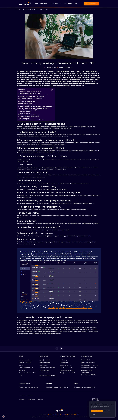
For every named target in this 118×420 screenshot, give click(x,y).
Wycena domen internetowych (48, 375)
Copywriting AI (64, 362)
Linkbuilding (63, 360)
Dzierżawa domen (44, 373)
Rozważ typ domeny (25, 113)
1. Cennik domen (23, 100)
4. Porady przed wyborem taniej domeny (29, 110)
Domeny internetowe (41, 3)
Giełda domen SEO (45, 362)
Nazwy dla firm (68, 3)
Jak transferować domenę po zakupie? (84, 387)
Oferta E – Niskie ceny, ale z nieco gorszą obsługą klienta (33, 108)
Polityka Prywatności (35, 416)
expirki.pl (61, 67)
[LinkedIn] (61, 348)
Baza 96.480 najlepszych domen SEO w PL (57, 387)
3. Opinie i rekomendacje (25, 103)
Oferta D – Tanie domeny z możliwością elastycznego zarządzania (36, 106)
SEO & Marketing (55, 3)
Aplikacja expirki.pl (44, 360)
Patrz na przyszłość (24, 118)
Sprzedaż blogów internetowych (89, 365)
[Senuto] (40, 399)
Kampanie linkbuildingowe (26, 367)
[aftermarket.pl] (22, 399)
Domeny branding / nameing (47, 367)
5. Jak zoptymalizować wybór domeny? (29, 115)
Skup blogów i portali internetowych (86, 371)
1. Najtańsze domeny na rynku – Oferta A (29, 93)
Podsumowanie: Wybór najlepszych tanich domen (32, 120)
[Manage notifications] (3, 416)
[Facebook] (56, 348)
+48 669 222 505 (54, 414)
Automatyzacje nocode (25, 362)
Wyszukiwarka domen (87, 360)
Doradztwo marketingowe (26, 360)
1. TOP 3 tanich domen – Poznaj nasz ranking (30, 91)
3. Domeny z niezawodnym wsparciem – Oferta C (31, 96)
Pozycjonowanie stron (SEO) (68, 373)
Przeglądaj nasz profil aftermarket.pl (28, 387)
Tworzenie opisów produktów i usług (27, 374)
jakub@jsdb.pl (75, 414)
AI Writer (21, 365)
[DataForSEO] (31, 399)
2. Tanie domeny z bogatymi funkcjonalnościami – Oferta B (34, 95)
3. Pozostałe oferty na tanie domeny (28, 105)
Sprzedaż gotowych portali (88, 362)
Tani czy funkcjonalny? (25, 111)
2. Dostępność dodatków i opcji (27, 101)
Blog (76, 3)
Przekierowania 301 (45, 370)
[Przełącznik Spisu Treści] (51, 90)
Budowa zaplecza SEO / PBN (88, 375)
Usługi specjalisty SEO (66, 365)
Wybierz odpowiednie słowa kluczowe (29, 116)
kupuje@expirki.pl (66, 414)
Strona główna (19, 9)
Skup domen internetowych (88, 367)
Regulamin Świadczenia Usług (48, 416)
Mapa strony (60, 416)
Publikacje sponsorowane (67, 370)
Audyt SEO (22, 370)
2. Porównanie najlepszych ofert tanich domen (31, 98)
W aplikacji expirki (26, 302)
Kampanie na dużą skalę (66, 367)
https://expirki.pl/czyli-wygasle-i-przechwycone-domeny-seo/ (70, 308)
